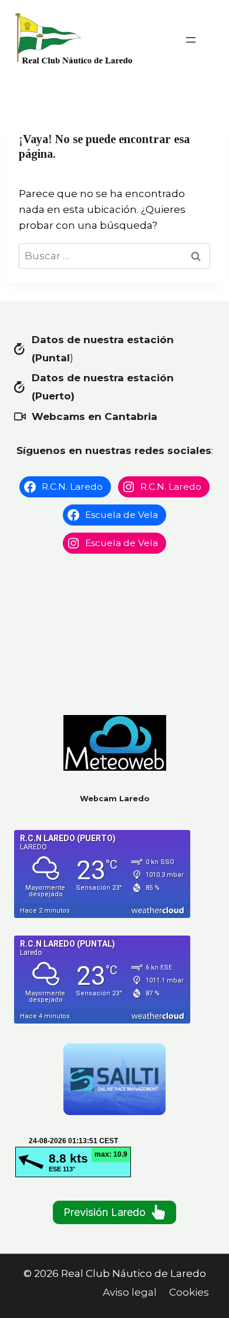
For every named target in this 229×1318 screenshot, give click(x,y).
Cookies (189, 1292)
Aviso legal (130, 1292)
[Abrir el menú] (191, 40)
